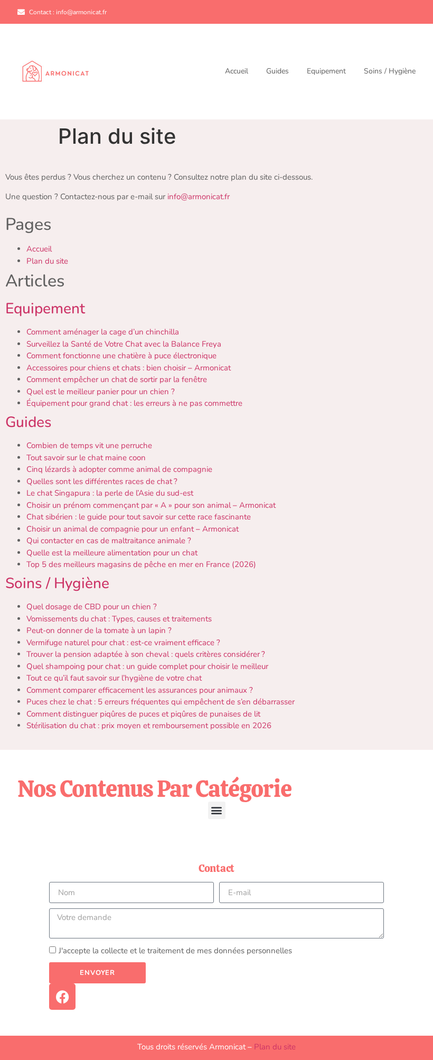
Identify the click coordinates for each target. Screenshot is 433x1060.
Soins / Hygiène (390, 71)
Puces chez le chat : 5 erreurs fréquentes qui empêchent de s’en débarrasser (160, 701)
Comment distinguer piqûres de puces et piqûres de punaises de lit (143, 714)
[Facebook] (62, 996)
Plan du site (47, 261)
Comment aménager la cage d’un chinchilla (102, 332)
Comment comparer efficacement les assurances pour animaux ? (139, 690)
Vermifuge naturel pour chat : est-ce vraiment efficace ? (123, 642)
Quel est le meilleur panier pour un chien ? (100, 391)
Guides (277, 71)
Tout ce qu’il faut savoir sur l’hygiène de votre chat (114, 678)
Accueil (236, 71)
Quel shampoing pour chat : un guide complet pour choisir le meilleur (147, 666)
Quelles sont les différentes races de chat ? (101, 481)
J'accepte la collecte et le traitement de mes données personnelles (175, 951)
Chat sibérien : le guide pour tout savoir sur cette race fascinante (138, 517)
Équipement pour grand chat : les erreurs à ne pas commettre (134, 403)
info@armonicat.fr (198, 196)
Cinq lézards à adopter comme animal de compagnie (119, 469)
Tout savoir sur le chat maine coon (86, 457)
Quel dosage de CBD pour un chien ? (91, 606)
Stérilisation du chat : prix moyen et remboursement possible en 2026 (148, 725)
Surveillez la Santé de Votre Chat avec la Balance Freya (123, 344)
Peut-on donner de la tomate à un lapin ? (99, 630)
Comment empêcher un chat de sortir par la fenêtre (116, 379)
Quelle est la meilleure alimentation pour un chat (111, 552)
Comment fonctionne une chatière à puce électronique (121, 355)
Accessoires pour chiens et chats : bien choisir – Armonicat (128, 367)
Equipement (326, 71)
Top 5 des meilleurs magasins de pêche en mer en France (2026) (141, 564)
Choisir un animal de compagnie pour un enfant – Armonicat (132, 529)
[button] (216, 810)
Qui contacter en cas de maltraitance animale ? (108, 540)
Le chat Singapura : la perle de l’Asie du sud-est (109, 493)
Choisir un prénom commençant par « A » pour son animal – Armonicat (151, 505)
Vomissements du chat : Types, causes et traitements (119, 618)
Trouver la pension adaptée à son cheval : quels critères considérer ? (145, 654)
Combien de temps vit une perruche (89, 445)
